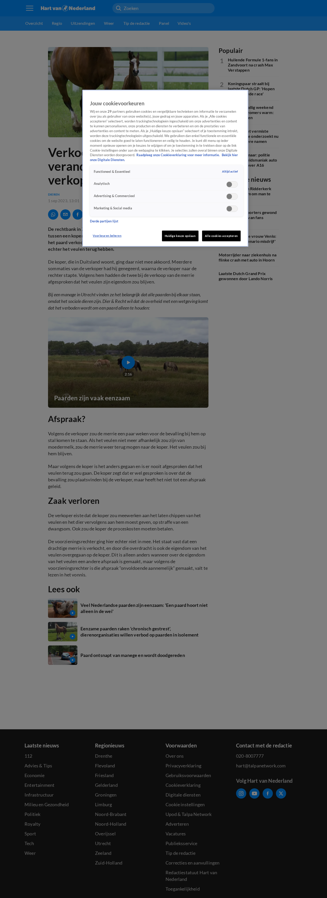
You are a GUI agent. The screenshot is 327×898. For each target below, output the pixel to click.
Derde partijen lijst (104, 221)
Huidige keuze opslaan (180, 235)
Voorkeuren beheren (107, 235)
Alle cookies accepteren (221, 235)
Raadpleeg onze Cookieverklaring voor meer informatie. (178, 155)
